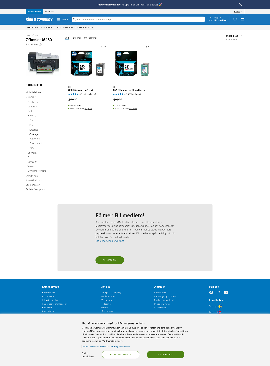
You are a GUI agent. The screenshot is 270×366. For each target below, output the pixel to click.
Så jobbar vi (106, 300)
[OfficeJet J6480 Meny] (93, 27)
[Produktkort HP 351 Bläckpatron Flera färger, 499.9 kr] (132, 63)
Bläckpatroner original (85, 37)
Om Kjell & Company (111, 292)
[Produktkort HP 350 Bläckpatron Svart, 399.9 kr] (87, 63)
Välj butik (88, 108)
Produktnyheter (162, 303)
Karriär (104, 307)
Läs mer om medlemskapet (109, 240)
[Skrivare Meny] (54, 27)
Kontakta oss (48, 292)
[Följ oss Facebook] (211, 292)
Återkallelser (48, 311)
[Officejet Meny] (75, 27)
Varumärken (160, 307)
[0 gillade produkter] (235, 19)
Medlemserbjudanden (165, 300)
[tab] (34, 11)
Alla (67, 37)
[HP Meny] (61, 27)
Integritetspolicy (50, 300)
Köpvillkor (47, 307)
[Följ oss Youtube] (226, 292)
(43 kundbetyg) (89, 94)
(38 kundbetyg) (134, 94)
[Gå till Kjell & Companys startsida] (40, 19)
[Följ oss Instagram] (218, 292)
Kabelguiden (160, 292)
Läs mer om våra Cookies (94, 346)
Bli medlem (110, 260)
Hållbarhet (106, 303)
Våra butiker (107, 311)
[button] (40, 44)
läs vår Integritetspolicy (118, 346)
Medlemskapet (108, 296)
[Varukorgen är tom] (242, 19)
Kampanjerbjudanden (165, 296)
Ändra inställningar (88, 355)
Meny (64, 19)
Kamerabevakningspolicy (54, 303)
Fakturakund (48, 296)
